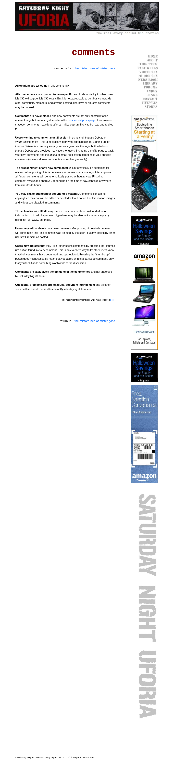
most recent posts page (81, 120)
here (112, 300)
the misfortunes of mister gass (95, 68)
